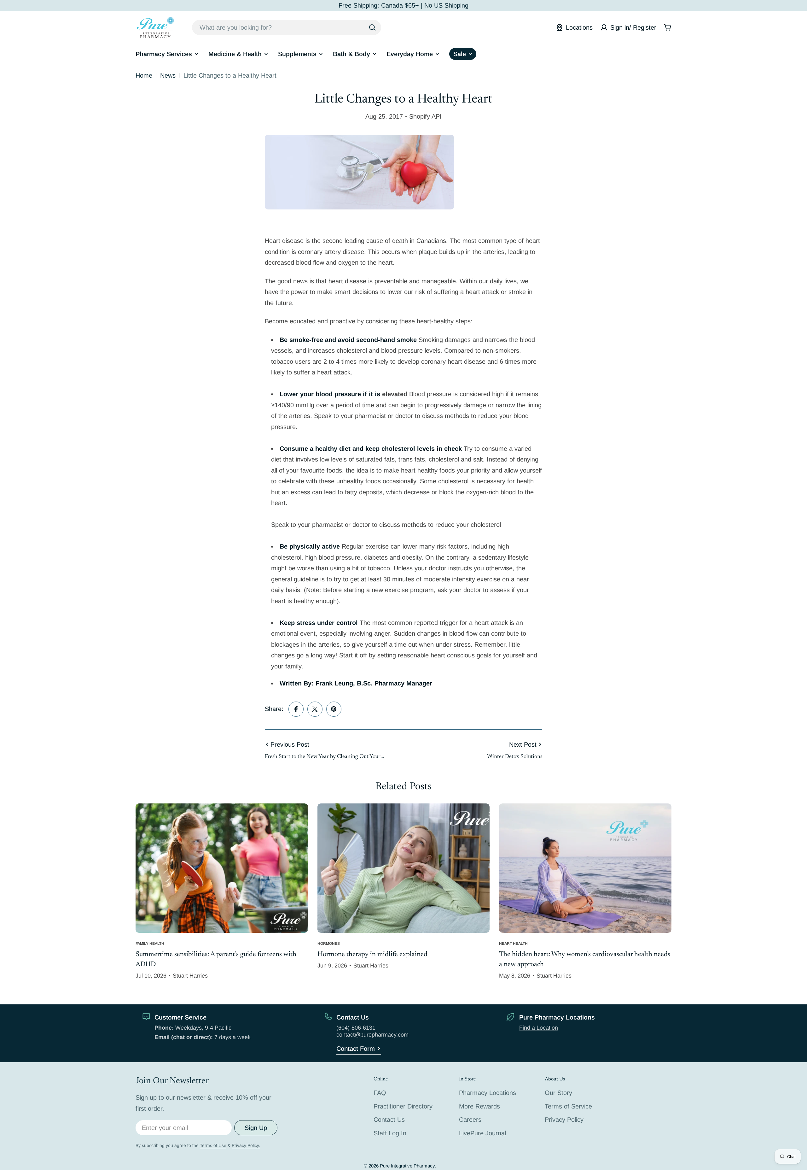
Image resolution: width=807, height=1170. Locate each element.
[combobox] (286, 27)
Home (144, 75)
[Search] (372, 27)
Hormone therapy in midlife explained (372, 954)
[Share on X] (314, 709)
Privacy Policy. (246, 1145)
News (168, 75)
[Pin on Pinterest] (333, 709)
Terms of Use (213, 1145)
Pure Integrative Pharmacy (407, 1165)
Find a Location (538, 1028)
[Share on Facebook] (296, 709)
